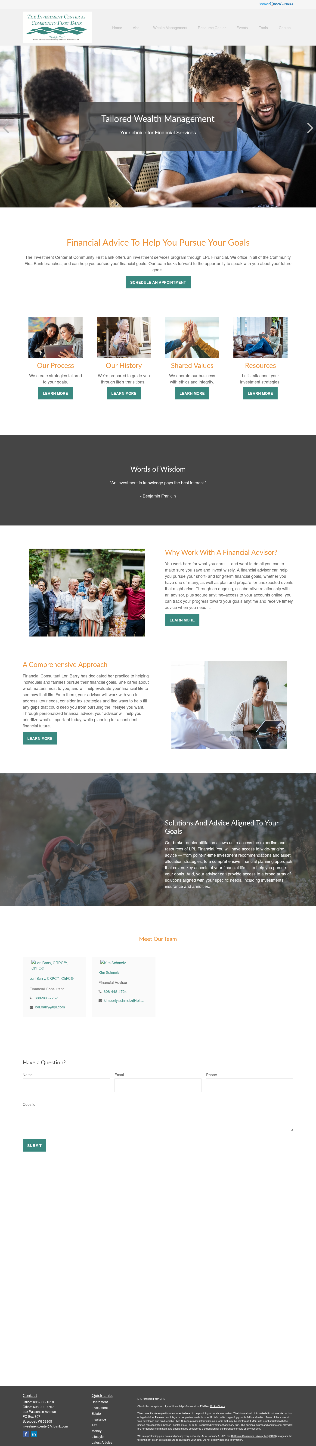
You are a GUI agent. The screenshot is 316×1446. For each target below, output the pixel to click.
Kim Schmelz (109, 972)
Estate (96, 1413)
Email (119, 1074)
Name (28, 1074)
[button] (117, 27)
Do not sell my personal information (222, 1439)
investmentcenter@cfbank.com (45, 1426)
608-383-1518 (43, 1402)
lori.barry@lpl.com (50, 1007)
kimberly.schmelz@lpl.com (124, 1000)
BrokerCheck (217, 1406)
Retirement (100, 1402)
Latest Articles (102, 1442)
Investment (100, 1407)
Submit (34, 1145)
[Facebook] (26, 1434)
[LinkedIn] (34, 1434)
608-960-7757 (46, 998)
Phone (211, 1074)
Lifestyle (98, 1436)
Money (97, 1430)
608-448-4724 (115, 991)
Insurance (99, 1419)
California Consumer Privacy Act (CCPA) (254, 1436)
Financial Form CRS (154, 1398)
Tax (94, 1425)
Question (30, 1104)
